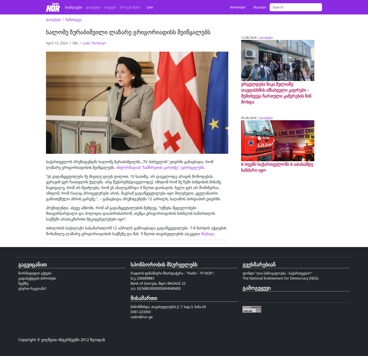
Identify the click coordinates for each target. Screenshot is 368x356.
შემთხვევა (74, 19)
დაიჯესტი (93, 7)
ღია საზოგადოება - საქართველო (284, 273)
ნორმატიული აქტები (34, 273)
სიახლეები (73, 7)
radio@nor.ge (142, 317)
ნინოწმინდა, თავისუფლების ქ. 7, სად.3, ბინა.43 (168, 306)
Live (150, 7)
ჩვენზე (23, 283)
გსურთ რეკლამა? (32, 288)
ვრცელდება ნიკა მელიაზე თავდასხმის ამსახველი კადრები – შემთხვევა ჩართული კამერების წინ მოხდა (276, 93)
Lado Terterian (94, 43)
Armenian (238, 7)
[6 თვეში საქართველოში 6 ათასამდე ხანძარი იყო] (277, 140)
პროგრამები (129, 7)
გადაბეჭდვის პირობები (37, 278)
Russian (260, 7)
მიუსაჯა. (207, 233)
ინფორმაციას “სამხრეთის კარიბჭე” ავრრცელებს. (161, 167)
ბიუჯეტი (110, 7)
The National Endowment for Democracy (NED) (280, 278)
